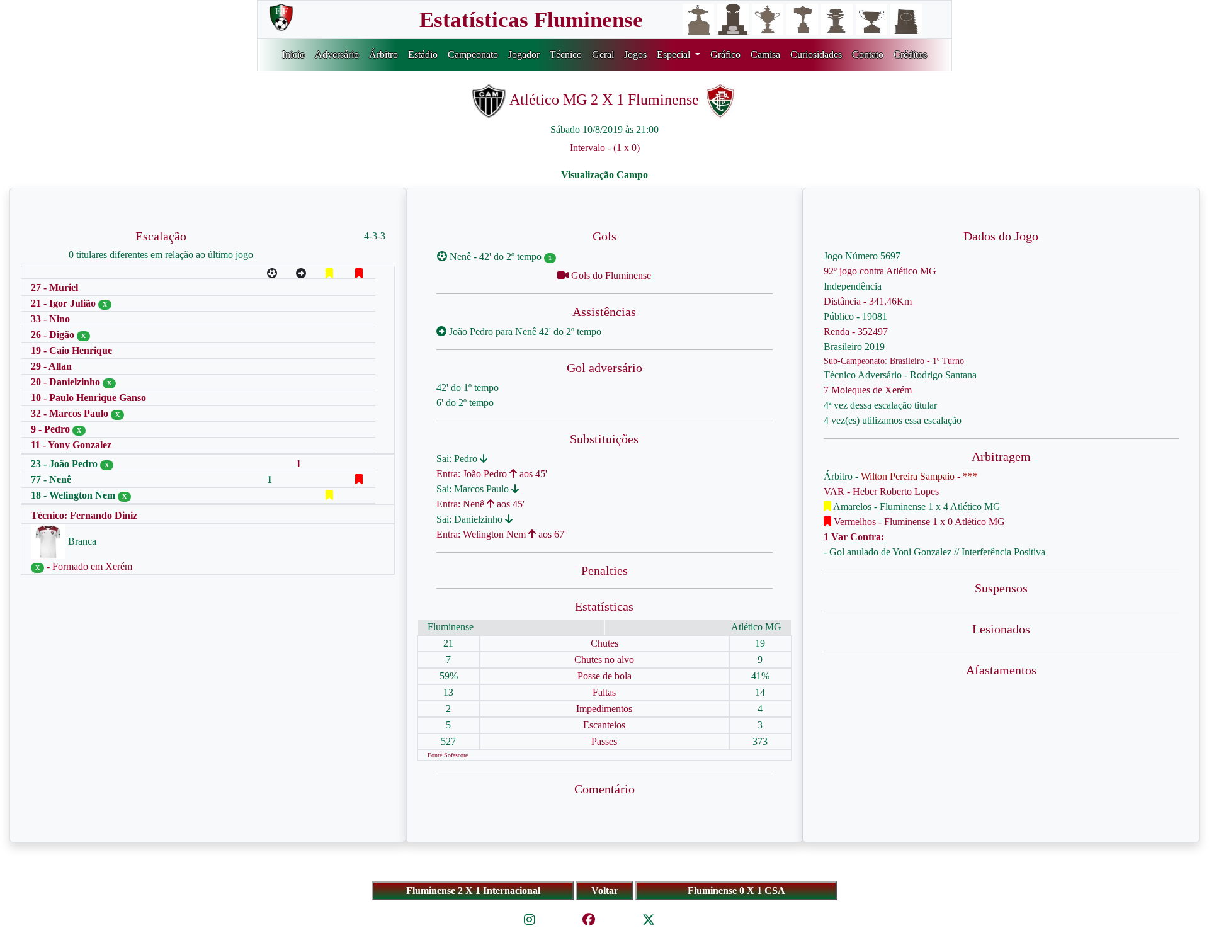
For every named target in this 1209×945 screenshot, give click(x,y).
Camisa (765, 54)
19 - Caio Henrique (71, 350)
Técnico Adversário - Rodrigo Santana (900, 375)
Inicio (293, 54)
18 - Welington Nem (74, 495)
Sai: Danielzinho (470, 519)
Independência (853, 286)
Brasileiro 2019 (854, 346)
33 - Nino (50, 319)
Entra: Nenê (461, 504)
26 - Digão (54, 334)
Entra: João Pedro (472, 473)
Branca (80, 541)
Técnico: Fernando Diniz (84, 515)
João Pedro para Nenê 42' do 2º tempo (523, 331)
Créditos (910, 54)
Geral (603, 54)
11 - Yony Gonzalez (71, 444)
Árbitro (383, 54)
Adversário (337, 54)
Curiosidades (816, 54)
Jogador (524, 54)
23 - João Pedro (65, 463)
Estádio (423, 54)
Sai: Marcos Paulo (473, 489)
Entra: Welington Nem (482, 534)
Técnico (566, 54)
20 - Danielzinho (67, 381)
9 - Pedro (51, 429)
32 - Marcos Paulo (71, 413)
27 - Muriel (54, 287)
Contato (867, 54)
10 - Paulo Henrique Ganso (88, 397)
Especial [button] (675, 54)
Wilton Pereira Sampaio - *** (919, 476)
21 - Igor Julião (64, 303)
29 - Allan (51, 366)
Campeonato (473, 54)
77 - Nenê (51, 479)
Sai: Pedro (458, 458)
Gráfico (725, 54)
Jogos (635, 54)
